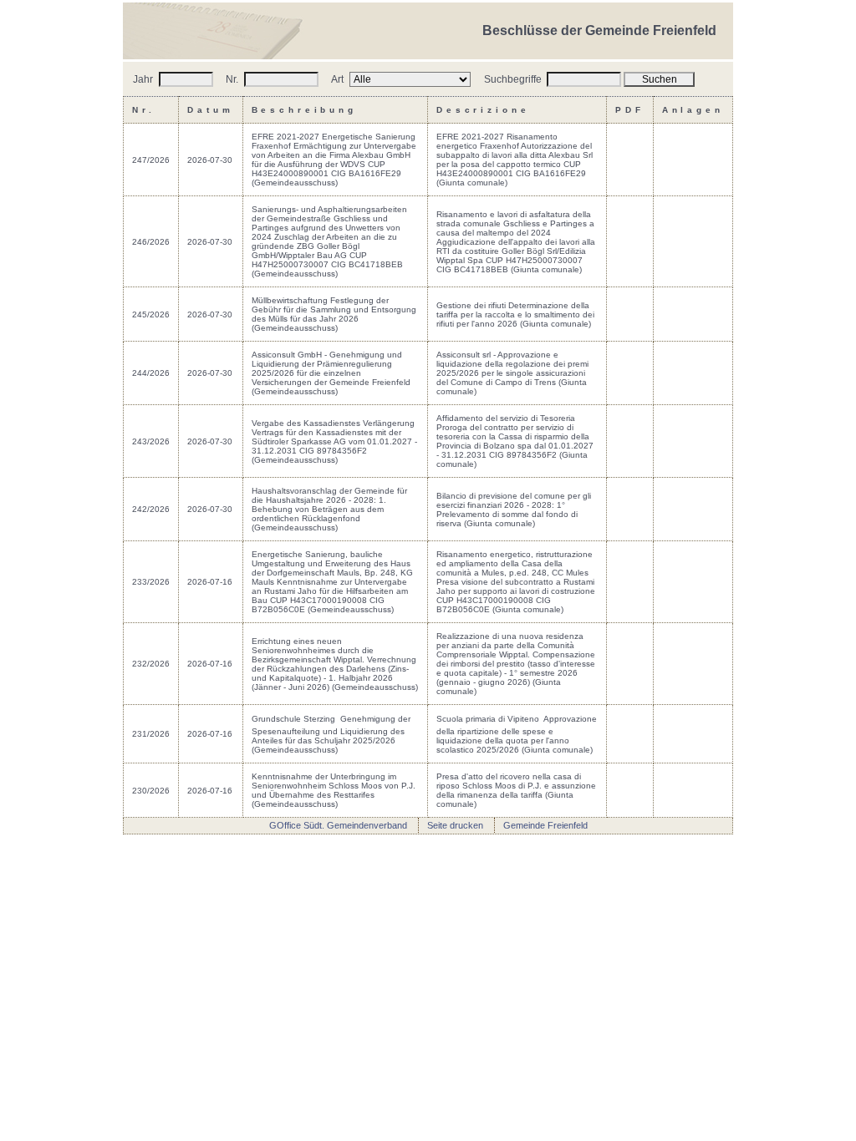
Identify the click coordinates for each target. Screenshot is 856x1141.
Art (338, 79)
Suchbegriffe (514, 79)
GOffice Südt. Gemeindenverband (338, 825)
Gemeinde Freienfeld (545, 825)
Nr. (233, 79)
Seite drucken (455, 825)
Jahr (144, 79)
